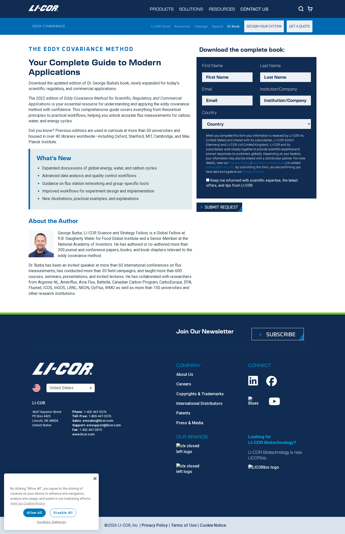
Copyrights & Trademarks (200, 393)
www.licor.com (83, 434)
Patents (183, 413)
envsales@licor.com (98, 421)
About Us (184, 374)
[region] (51, 501)
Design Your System (264, 26)
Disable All (63, 513)
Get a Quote (299, 26)
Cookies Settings (51, 522)
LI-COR (38, 403)
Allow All (34, 513)
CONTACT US (254, 9)
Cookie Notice (213, 525)
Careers (183, 384)
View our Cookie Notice (27, 503)
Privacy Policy (239, 163)
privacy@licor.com (220, 167)
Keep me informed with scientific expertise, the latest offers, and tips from (252, 183)
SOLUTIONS (191, 9)
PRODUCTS (162, 9)
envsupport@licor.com (103, 425)
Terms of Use (183, 525)
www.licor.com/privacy (268, 163)
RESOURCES (222, 9)
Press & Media (189, 422)
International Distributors (199, 403)
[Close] (95, 478)
